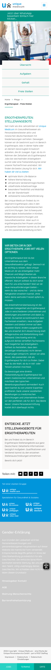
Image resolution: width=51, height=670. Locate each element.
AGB (4, 587)
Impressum (9, 657)
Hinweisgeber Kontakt (14, 580)
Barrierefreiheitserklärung (16, 600)
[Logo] (13, 4)
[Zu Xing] (41, 474)
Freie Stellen (25, 91)
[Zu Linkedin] (36, 474)
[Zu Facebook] (31, 474)
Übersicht (25, 64)
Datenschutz (22, 657)
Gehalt (25, 82)
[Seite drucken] (26, 474)
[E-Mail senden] (20, 474)
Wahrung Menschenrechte (16, 593)
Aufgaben (25, 73)
